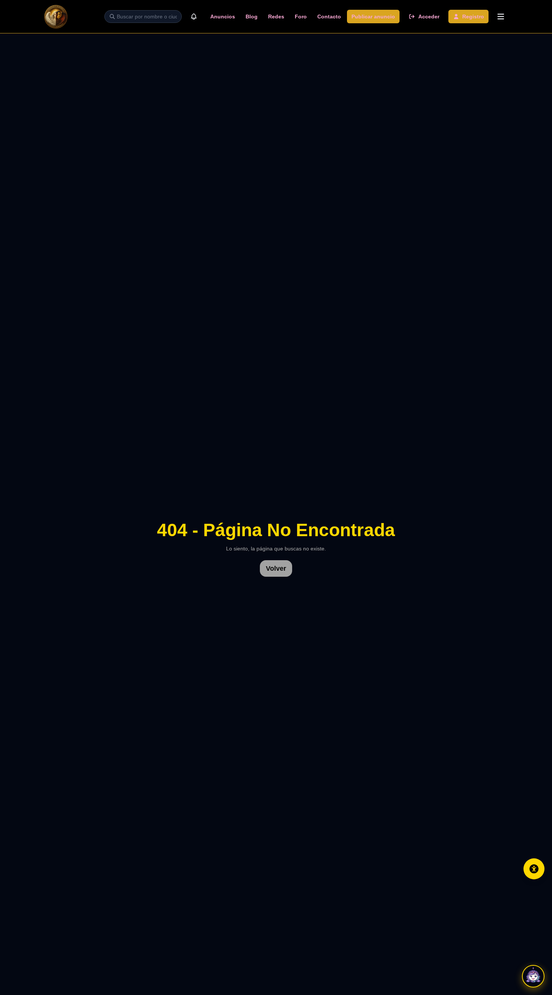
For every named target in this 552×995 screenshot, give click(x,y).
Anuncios (222, 17)
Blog (252, 17)
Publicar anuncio (373, 17)
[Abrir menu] (500, 16)
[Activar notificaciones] (193, 16)
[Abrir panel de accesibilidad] (533, 868)
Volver (276, 568)
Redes (276, 17)
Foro (301, 17)
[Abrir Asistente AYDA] (533, 976)
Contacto (329, 17)
